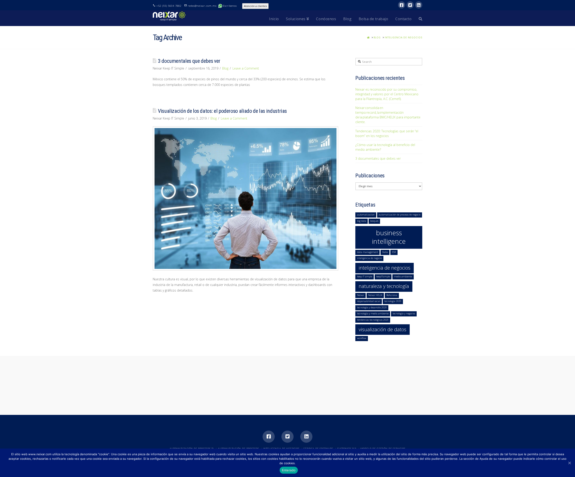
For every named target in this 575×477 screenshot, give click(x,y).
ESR (394, 252)
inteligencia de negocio (369, 258)
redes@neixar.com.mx (202, 5)
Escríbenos (230, 5)
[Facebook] (401, 5)
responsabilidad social (368, 301)
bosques (374, 220)
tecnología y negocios (404, 313)
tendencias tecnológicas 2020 (373, 319)
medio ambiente (403, 276)
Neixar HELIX (375, 295)
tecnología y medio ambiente (373, 313)
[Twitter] (410, 5)
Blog (225, 68)
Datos (385, 252)
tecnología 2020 (392, 301)
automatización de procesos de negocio (399, 214)
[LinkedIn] (418, 5)
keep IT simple (364, 276)
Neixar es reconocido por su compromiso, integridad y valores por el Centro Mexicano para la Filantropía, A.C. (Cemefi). (386, 94)
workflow (361, 338)
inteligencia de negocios (384, 267)
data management (367, 252)
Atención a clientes (255, 6)
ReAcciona (391, 295)
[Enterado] (569, 463)
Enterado (289, 470)
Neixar (360, 295)
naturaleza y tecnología (384, 286)
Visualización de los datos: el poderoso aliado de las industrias (222, 111)
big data (361, 220)
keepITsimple (383, 276)
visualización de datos (382, 329)
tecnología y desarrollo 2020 (372, 307)
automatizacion (366, 214)
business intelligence (389, 237)
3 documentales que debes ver (189, 61)
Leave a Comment (245, 68)
